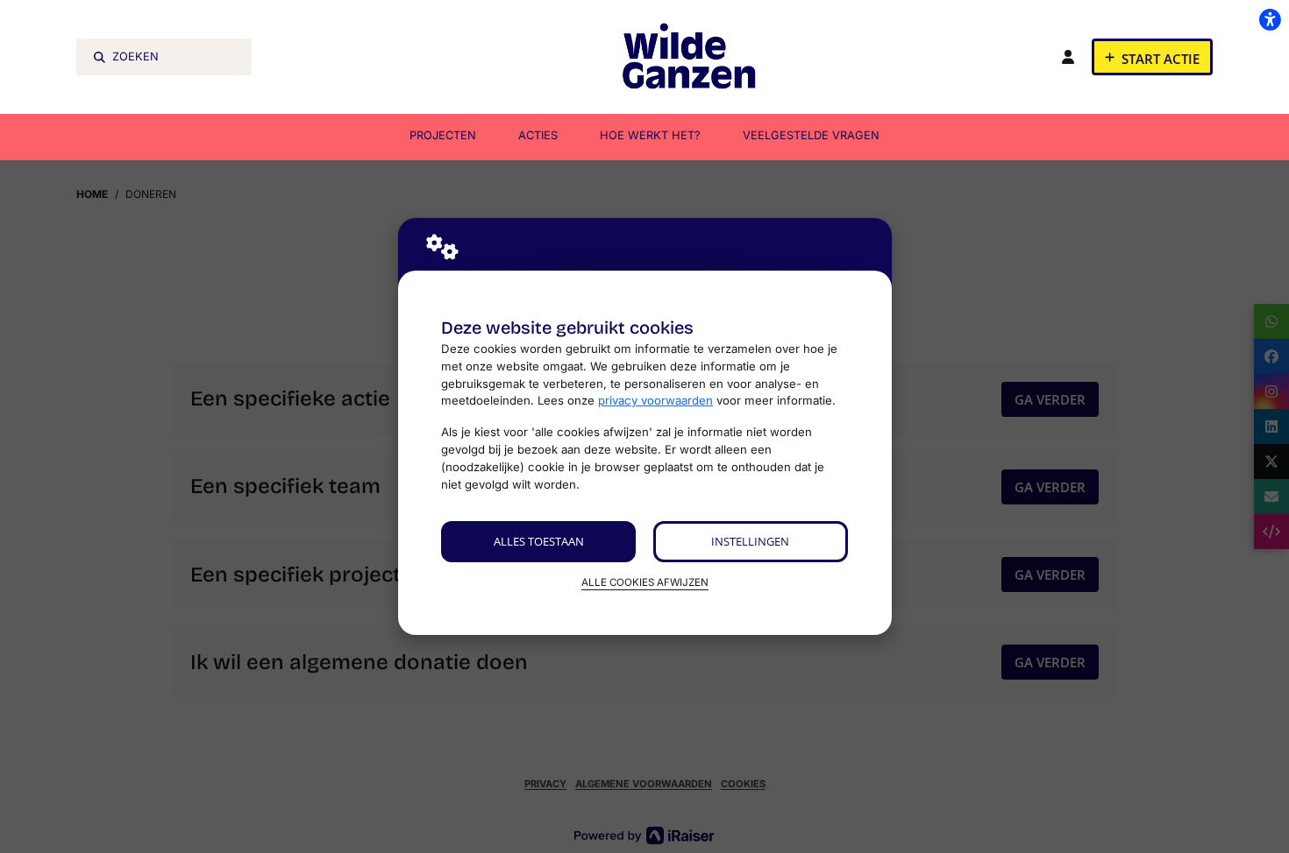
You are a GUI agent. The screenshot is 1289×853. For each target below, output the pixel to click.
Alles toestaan (539, 541)
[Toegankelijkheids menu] (1269, 19)
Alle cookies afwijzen (645, 582)
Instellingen (750, 541)
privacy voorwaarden (655, 400)
